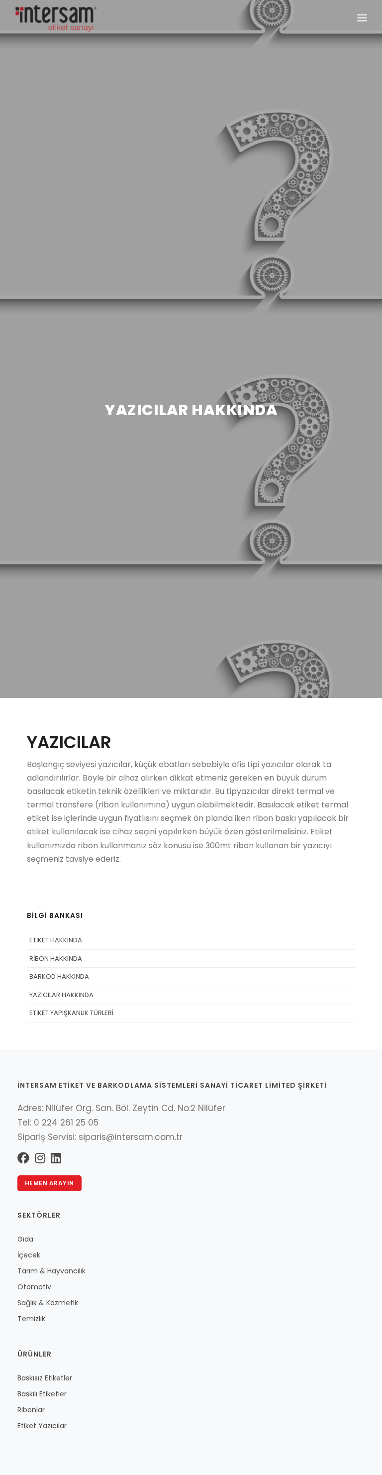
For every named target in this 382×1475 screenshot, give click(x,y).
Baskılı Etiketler (42, 1394)
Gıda (25, 1239)
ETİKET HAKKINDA (55, 940)
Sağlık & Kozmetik (47, 1303)
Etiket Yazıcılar (42, 1426)
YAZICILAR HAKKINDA (61, 995)
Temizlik (31, 1319)
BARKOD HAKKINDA (59, 976)
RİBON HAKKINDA (55, 958)
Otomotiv (34, 1287)
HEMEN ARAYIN (49, 1183)
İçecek (28, 1255)
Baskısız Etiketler (44, 1378)
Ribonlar (31, 1410)
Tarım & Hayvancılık (51, 1271)
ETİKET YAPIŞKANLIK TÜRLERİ (71, 1013)
